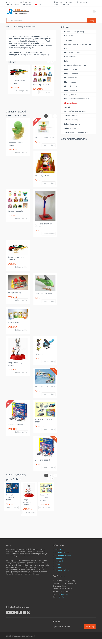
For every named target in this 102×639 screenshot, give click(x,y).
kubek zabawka (70, 57)
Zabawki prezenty (18, 27)
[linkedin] (20, 612)
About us (58, 549)
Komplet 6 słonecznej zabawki (44, 497)
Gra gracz (68, 40)
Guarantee (59, 558)
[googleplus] (16, 612)
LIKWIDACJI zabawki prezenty (75, 65)
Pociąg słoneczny (14, 292)
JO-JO (66, 48)
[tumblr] (24, 612)
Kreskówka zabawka (72, 52)
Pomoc (68, 4)
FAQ (57, 4)
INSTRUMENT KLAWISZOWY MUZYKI (77, 44)
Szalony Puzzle (70, 94)
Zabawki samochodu (72, 128)
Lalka (66, 61)
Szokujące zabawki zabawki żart (76, 99)
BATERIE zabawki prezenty (74, 31)
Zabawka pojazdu (71, 115)
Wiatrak (67, 107)
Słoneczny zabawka (41, 84)
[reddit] (28, 612)
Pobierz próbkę (23, 90)
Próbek (59, 2)
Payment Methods (62, 570)
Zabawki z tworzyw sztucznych (76, 132)
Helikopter (39, 354)
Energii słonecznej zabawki (27, 502)
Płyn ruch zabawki (71, 86)
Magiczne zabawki (71, 73)
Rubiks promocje (70, 90)
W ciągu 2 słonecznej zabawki (10, 498)
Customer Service (62, 552)
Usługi (70, 2)
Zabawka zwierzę (71, 120)
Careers (58, 564)
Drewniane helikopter (43, 293)
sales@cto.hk (63, 594)
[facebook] (8, 612)
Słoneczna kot (13, 322)
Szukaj (91, 20)
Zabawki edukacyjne (72, 124)
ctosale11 (62, 597)
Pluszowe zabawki (71, 82)
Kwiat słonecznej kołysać (44, 137)
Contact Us (59, 561)
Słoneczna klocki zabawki (45, 386)
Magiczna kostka (70, 69)
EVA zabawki (69, 36)
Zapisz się (90, 626)
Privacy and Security (63, 555)
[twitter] (12, 612)
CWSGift (8, 27)
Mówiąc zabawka (70, 78)
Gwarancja (83, 2)
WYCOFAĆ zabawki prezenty (75, 111)
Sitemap (58, 567)
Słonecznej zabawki (30, 27)
